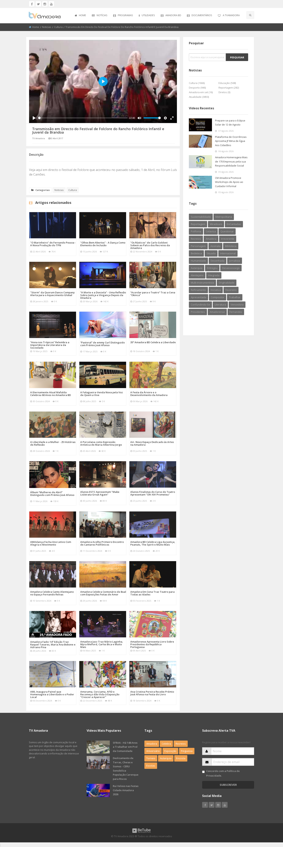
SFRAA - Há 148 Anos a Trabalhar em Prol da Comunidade (125, 747)
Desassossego (231, 268)
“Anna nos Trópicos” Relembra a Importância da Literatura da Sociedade (49, 345)
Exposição (170, 751)
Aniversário (153, 751)
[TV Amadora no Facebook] (32, 4)
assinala (215, 246)
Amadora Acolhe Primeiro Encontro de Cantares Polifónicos (102, 543)
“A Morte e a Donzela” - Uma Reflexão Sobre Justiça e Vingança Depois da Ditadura (103, 295)
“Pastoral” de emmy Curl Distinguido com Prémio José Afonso (102, 344)
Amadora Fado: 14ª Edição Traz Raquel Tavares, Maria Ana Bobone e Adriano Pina (52, 644)
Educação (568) (227, 83)
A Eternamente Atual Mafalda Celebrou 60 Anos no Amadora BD (50, 394)
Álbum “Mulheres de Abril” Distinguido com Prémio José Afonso (52, 493)
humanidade (198, 260)
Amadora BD (173, 15)
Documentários (202, 15)
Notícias (102, 15)
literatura (220, 304)
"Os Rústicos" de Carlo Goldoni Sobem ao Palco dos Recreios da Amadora (150, 245)
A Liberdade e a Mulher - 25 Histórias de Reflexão (52, 443)
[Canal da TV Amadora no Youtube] (51, 4)
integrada (213, 275)
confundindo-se (200, 304)
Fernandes (235, 312)
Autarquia (166, 758)
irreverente (227, 238)
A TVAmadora (231, 15)
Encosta (180, 758)
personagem (198, 246)
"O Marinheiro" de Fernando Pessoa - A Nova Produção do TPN (53, 244)
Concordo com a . (223, 773)
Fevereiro (231, 290)
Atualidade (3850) (199, 97)
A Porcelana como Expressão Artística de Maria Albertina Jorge (101, 443)
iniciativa (216, 290)
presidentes (198, 312)
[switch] (203, 772)
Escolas (150, 765)
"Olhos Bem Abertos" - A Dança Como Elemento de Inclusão (102, 244)
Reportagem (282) (229, 87)
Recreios (196, 238)
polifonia (196, 231)
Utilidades (148, 15)
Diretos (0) (224, 92)
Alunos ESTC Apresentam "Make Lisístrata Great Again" (99, 493)
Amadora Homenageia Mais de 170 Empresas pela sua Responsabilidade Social (231, 161)
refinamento (198, 290)
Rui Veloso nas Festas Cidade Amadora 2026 (125, 790)
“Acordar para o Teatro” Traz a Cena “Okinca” (152, 294)
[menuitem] (80, 15)
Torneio (150, 758)
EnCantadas (234, 224)
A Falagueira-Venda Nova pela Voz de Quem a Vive (101, 394)
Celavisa (211, 231)
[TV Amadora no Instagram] (45, 4)
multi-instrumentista (202, 282)
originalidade (226, 282)
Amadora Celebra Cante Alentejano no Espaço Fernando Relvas (52, 593)
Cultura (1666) (197, 83)
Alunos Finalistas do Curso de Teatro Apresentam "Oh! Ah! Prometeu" (152, 493)
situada (211, 253)
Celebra (166, 743)
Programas (125, 15)
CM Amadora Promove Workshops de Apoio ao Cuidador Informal (229, 182)
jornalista (234, 260)
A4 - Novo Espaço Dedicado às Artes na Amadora (152, 443)
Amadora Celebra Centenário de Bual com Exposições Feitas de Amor (103, 593)
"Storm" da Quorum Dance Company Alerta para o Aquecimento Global (52, 294)
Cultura (58, 27)
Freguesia (187, 751)
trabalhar (234, 297)
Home (82, 15)
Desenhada (217, 260)
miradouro (216, 224)
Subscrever (228, 785)
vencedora (237, 304)
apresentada (198, 297)
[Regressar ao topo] (270, 823)
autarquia (196, 268)
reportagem (198, 224)
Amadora (211, 238)
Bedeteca (196, 253)
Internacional (228, 253)
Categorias (42, 190)
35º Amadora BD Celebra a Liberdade (153, 342)
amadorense (217, 312)
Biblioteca (230, 246)
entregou (212, 268)
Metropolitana (223, 216)
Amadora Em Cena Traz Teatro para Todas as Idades (152, 593)
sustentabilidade (201, 216)
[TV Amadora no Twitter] (38, 4)
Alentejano (197, 275)
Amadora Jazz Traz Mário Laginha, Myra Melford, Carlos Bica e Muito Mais (101, 644)
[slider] (82, 118)
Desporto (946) (197, 87)
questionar (227, 231)
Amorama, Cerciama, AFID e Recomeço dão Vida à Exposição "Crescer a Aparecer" (99, 694)
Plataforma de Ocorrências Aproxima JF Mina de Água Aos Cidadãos (231, 141)
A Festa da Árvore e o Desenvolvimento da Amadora (148, 394)
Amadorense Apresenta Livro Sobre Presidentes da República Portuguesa (152, 644)
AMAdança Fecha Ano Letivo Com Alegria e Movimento (50, 543)
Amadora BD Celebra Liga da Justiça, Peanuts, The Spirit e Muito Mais (152, 543)
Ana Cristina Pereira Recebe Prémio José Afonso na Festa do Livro (152, 693)
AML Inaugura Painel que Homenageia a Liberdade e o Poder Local (52, 694)
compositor (217, 297)
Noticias (46, 27)
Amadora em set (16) (201, 92)
